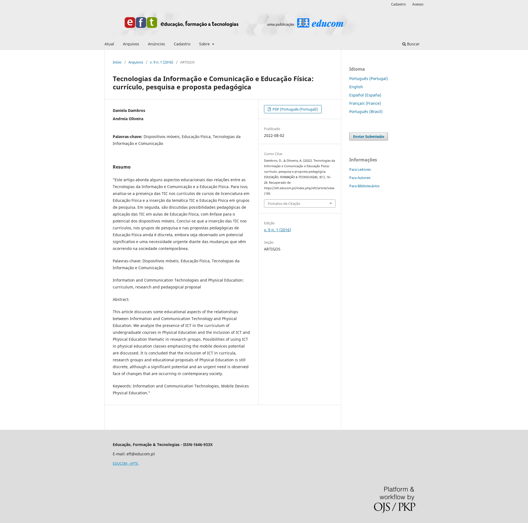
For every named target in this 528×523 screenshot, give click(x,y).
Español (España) (365, 95)
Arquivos (131, 43)
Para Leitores (360, 169)
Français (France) (365, 103)
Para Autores (359, 177)
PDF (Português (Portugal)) (295, 109)
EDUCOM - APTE (126, 463)
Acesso (418, 4)
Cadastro (182, 43)
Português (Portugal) (368, 78)
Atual (109, 43)
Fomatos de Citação (284, 203)
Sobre (205, 43)
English (356, 86)
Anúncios (156, 43)
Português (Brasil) (366, 111)
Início (117, 62)
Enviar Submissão (368, 136)
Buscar (413, 43)
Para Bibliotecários (364, 185)
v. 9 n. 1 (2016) (161, 62)
